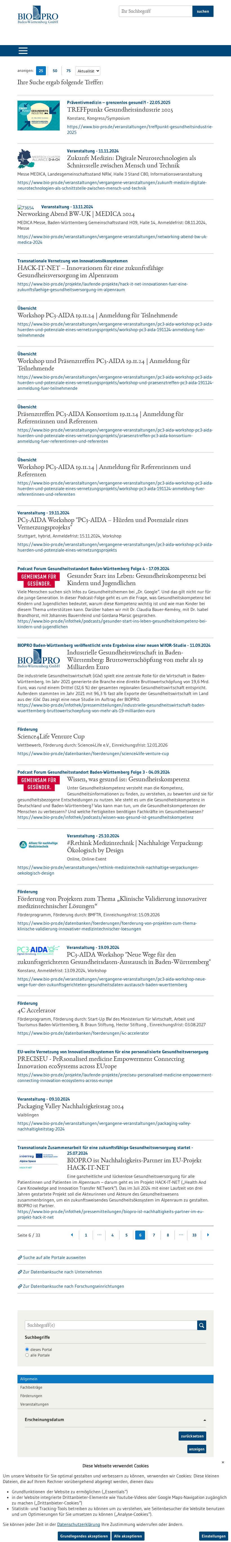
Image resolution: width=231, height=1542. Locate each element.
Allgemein (28, 1378)
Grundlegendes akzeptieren (84, 1536)
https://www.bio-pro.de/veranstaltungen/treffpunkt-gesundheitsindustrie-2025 (140, 129)
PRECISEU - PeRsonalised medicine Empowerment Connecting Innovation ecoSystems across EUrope (100, 1063)
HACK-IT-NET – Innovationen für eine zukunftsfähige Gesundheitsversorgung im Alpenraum (90, 272)
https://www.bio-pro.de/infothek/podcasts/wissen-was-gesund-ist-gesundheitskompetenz (105, 817)
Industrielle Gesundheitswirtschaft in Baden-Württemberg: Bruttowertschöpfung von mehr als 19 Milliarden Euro (135, 660)
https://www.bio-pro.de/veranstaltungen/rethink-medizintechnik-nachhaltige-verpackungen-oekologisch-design (108, 870)
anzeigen (197, 1449)
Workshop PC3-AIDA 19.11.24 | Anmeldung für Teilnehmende (97, 316)
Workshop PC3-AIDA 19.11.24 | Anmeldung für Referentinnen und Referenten (104, 471)
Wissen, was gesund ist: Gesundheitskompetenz (128, 779)
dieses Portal (41, 1349)
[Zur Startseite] (39, 15)
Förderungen (31, 1395)
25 (42, 71)
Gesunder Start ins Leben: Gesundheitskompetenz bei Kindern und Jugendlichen (136, 580)
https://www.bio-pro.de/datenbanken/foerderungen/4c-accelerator (83, 1033)
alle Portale (40, 1355)
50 (56, 71)
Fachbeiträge (31, 1387)
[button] (202, 1420)
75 (70, 71)
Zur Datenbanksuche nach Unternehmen (62, 1272)
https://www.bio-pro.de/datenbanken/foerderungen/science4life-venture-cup (93, 753)
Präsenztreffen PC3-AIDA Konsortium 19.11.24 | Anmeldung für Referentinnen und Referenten (100, 418)
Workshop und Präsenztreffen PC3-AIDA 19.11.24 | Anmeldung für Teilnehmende (103, 365)
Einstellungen (214, 1536)
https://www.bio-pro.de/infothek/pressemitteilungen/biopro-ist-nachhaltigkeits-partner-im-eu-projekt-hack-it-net (110, 1214)
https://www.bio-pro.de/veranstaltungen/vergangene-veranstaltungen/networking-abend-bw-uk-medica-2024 (112, 239)
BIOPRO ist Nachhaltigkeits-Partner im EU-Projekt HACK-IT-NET (134, 1165)
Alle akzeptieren (128, 1536)
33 (194, 1235)
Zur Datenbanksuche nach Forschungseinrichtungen (73, 1286)
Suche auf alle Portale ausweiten (54, 1257)
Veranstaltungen (34, 1404)
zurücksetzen (192, 1436)
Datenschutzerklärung (78, 1524)
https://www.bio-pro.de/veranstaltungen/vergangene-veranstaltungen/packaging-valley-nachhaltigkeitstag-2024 (104, 1126)
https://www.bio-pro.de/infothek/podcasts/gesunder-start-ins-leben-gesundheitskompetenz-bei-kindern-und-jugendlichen (112, 623)
